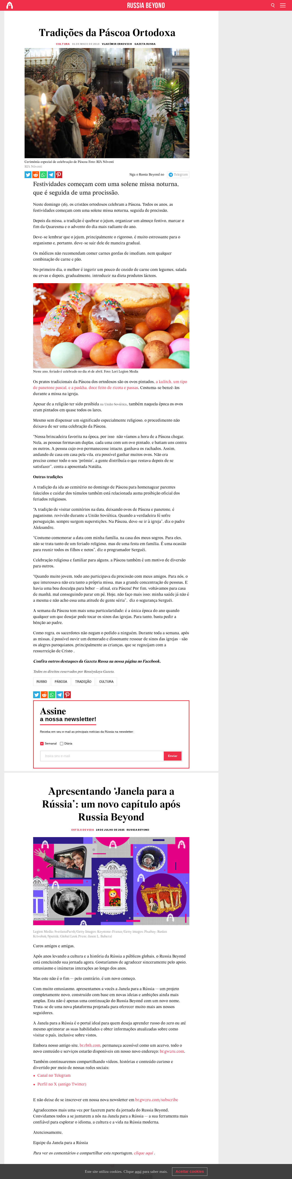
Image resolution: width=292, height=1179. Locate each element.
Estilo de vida (82, 829)
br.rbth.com (90, 1046)
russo (42, 682)
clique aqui (144, 1153)
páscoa (61, 682)
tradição (83, 682)
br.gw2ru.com (172, 1052)
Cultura (62, 43)
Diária (68, 743)
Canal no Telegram (54, 1076)
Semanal (51, 743)
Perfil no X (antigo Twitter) (61, 1084)
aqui (138, 1171)
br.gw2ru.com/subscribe (156, 1100)
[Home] (9, 5)
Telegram (181, 174)
